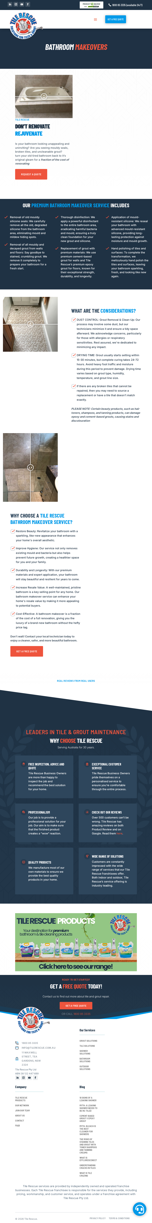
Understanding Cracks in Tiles (88, 1166)
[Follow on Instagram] (16, 4)
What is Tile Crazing (86, 1174)
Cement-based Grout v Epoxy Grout (87, 1118)
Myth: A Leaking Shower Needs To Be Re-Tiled (88, 1108)
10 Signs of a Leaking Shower (88, 1099)
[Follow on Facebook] (27, 4)
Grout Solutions (88, 1040)
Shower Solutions (85, 1052)
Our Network (22, 1105)
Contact (19, 1120)
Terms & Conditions (119, 1218)
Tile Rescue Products (21, 1099)
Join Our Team (22, 1110)
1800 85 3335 (81, 1013)
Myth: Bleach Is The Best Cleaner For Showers (88, 1130)
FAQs (17, 1125)
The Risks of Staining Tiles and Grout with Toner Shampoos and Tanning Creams (88, 1146)
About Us (20, 1115)
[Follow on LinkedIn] (10, 4)
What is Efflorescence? (88, 1159)
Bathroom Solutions (85, 1060)
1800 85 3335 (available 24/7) (127, 5)
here (119, 833)
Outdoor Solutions (85, 1067)
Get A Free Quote (116, 19)
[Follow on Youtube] (21, 4)
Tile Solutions (87, 1045)
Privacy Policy (98, 1218)
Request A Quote (31, 174)
